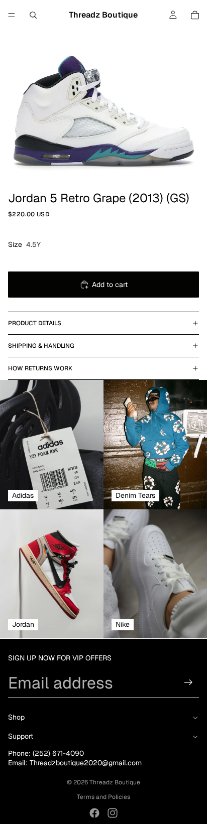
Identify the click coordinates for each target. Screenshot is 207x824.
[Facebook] (94, 813)
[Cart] (195, 15)
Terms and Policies (103, 797)
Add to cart (110, 284)
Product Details (34, 323)
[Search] (33, 15)
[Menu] (11, 15)
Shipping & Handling (41, 346)
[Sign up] (188, 682)
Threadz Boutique (114, 782)
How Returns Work (40, 368)
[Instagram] (113, 813)
